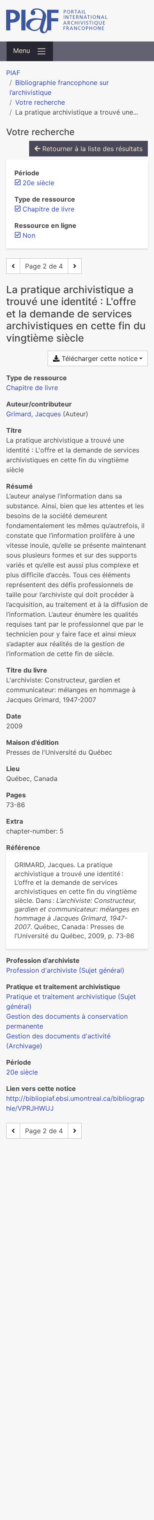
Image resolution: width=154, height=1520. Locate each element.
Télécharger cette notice (99, 358)
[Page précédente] (13, 266)
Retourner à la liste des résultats (91, 149)
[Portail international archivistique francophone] (77, 20)
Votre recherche (40, 102)
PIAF (13, 73)
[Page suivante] (75, 266)
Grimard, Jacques (33, 414)
